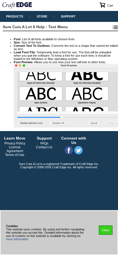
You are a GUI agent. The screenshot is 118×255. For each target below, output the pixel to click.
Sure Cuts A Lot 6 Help (24, 27)
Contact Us (44, 147)
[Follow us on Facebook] (68, 153)
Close (105, 230)
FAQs (44, 143)
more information (17, 239)
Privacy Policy (14, 143)
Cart (110, 5)
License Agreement (15, 149)
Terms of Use (14, 155)
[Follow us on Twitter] (78, 153)
